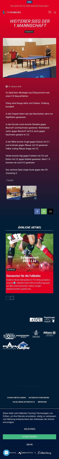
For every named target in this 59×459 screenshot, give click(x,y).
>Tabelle (9, 180)
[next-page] (12, 298)
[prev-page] (7, 298)
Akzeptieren (29, 436)
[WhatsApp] (44, 211)
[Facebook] (37, 211)
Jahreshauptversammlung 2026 (31, 6)
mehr (29, 444)
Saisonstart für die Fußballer (23, 276)
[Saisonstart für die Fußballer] (29, 253)
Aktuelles (11, 270)
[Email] (50, 211)
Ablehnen (29, 429)
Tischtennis (29, 32)
